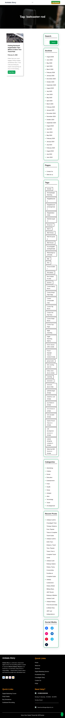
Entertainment (50, 480)
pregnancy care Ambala (51, 397)
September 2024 (51, 122)
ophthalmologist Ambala (51, 391)
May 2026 (49, 63)
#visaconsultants (51, 267)
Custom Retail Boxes (50, 319)
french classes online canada (51, 345)
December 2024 (51, 113)
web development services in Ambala (50, 432)
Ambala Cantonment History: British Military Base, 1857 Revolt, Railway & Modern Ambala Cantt (52, 589)
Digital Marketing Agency (49, 338)
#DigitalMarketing (51, 199)
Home (48, 490)
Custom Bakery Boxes (51, 287)
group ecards (50, 361)
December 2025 (51, 78)
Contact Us (50, 171)
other (48, 496)
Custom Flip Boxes (50, 307)
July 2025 (49, 91)
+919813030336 (42, 693)
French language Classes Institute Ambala (51, 354)
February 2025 (51, 107)
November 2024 (51, 116)
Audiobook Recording (8, 702)
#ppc (48, 258)
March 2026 (50, 69)
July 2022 (49, 154)
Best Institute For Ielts (50, 277)
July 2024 (49, 129)
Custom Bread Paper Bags (50, 293)
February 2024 (51, 138)
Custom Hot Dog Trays (50, 313)
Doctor (48, 474)
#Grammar (50, 225)
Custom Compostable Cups (50, 300)
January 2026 (50, 75)
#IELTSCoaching (51, 237)
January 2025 (50, 110)
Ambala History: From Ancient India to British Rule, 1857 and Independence (52, 608)
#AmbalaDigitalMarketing (51, 193)
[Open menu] (32, 2)
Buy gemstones (6, 699)
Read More (12, 72)
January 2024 (50, 141)
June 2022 (50, 157)
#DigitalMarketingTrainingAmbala (51, 207)
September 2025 (51, 85)
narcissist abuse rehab (50, 385)
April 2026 (49, 66)
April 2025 (49, 100)
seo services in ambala (51, 409)
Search (53, 42)
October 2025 (50, 82)
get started (56, 2)
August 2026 (50, 56)
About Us (37, 665)
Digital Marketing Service (42, 671)
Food (48, 483)
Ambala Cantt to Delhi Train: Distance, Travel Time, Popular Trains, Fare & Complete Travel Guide (51, 548)
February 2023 (51, 148)
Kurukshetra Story (40, 674)
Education (49, 477)
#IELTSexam (50, 242)
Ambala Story (10, 2)
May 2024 (49, 135)
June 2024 (50, 132)
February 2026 (51, 72)
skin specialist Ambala (50, 415)
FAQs (36, 683)
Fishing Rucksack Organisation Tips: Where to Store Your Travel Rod (14, 48)
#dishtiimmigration (51, 220)
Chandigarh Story (40, 677)
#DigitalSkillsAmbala (50, 214)
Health (48, 487)
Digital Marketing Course (9, 693)
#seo (48, 262)
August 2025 (50, 88)
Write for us (50, 174)
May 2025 (49, 97)
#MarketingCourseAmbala (51, 253)
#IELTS (49, 228)
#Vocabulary (50, 272)
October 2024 (50, 119)
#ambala (49, 188)
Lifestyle (49, 493)
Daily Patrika (6, 696)
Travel (48, 502)
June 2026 (50, 60)
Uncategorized (51, 505)
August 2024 (50, 126)
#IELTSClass (50, 232)
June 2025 (50, 94)
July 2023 (49, 144)
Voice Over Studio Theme (28, 715)
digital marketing (49, 331)
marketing (49, 377)
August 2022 (50, 151)
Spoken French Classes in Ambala (51, 423)
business (49, 282)
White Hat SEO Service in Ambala (51, 451)
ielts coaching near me (50, 366)
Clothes (49, 471)
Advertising (50, 468)
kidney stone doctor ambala (50, 371)
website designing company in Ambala (50, 442)
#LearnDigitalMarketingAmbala (51, 247)
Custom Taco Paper (50, 325)
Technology (50, 499)
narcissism (50, 380)
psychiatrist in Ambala (50, 403)
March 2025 (50, 104)
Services (37, 668)
